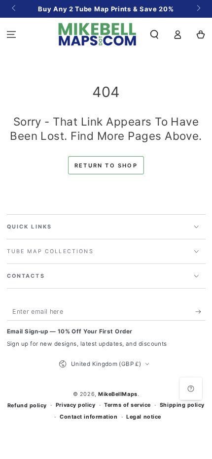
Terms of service (127, 405)
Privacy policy (76, 405)
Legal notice (143, 417)
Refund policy (27, 405)
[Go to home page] (97, 34)
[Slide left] (14, 9)
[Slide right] (198, 9)
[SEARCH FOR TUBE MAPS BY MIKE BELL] (154, 34)
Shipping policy (182, 405)
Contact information (88, 417)
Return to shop (106, 165)
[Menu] (11, 34)
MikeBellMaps (117, 394)
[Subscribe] (200, 312)
